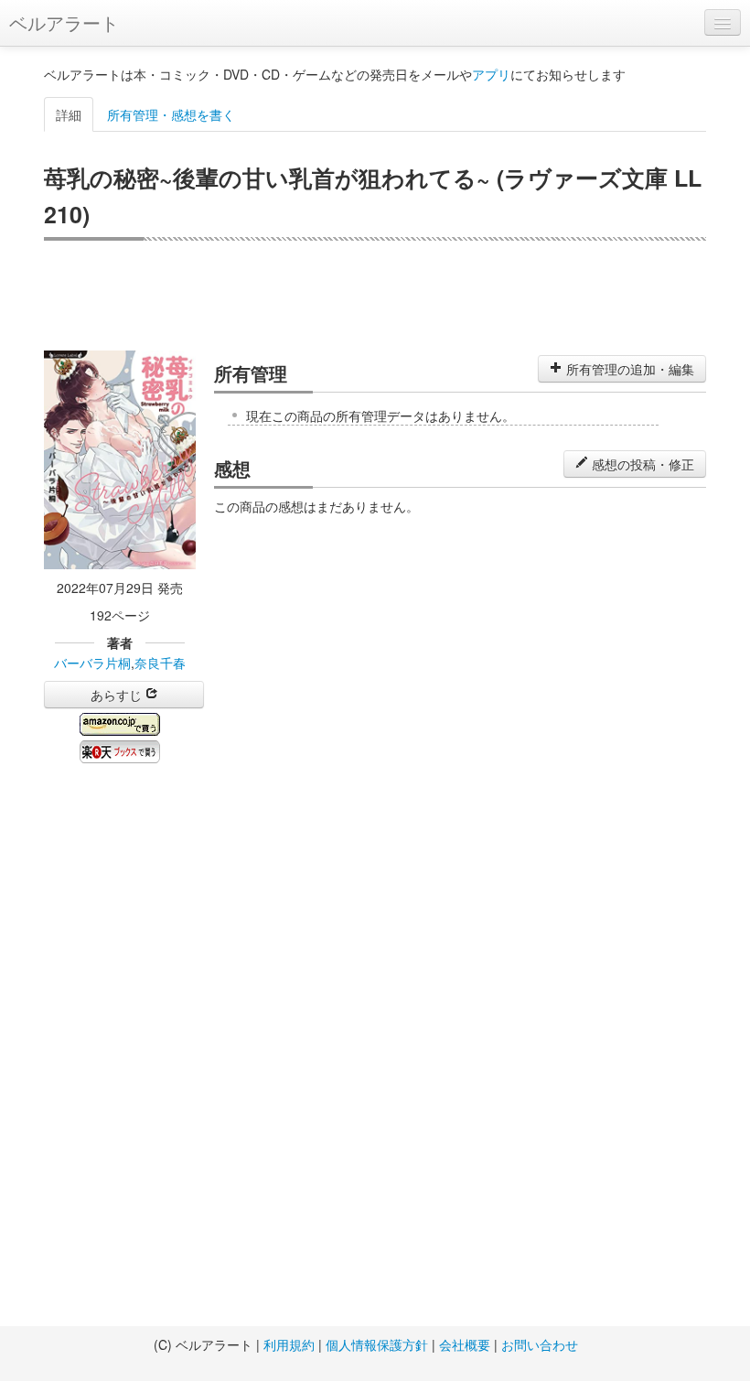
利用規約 (289, 1344)
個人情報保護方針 (377, 1344)
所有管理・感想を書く (171, 114)
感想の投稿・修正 (641, 464)
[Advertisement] (375, 295)
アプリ (491, 74)
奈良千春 (160, 662)
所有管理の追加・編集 (628, 369)
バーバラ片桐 (92, 662)
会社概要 (464, 1344)
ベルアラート (64, 22)
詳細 (68, 114)
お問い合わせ (539, 1344)
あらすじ (118, 694)
